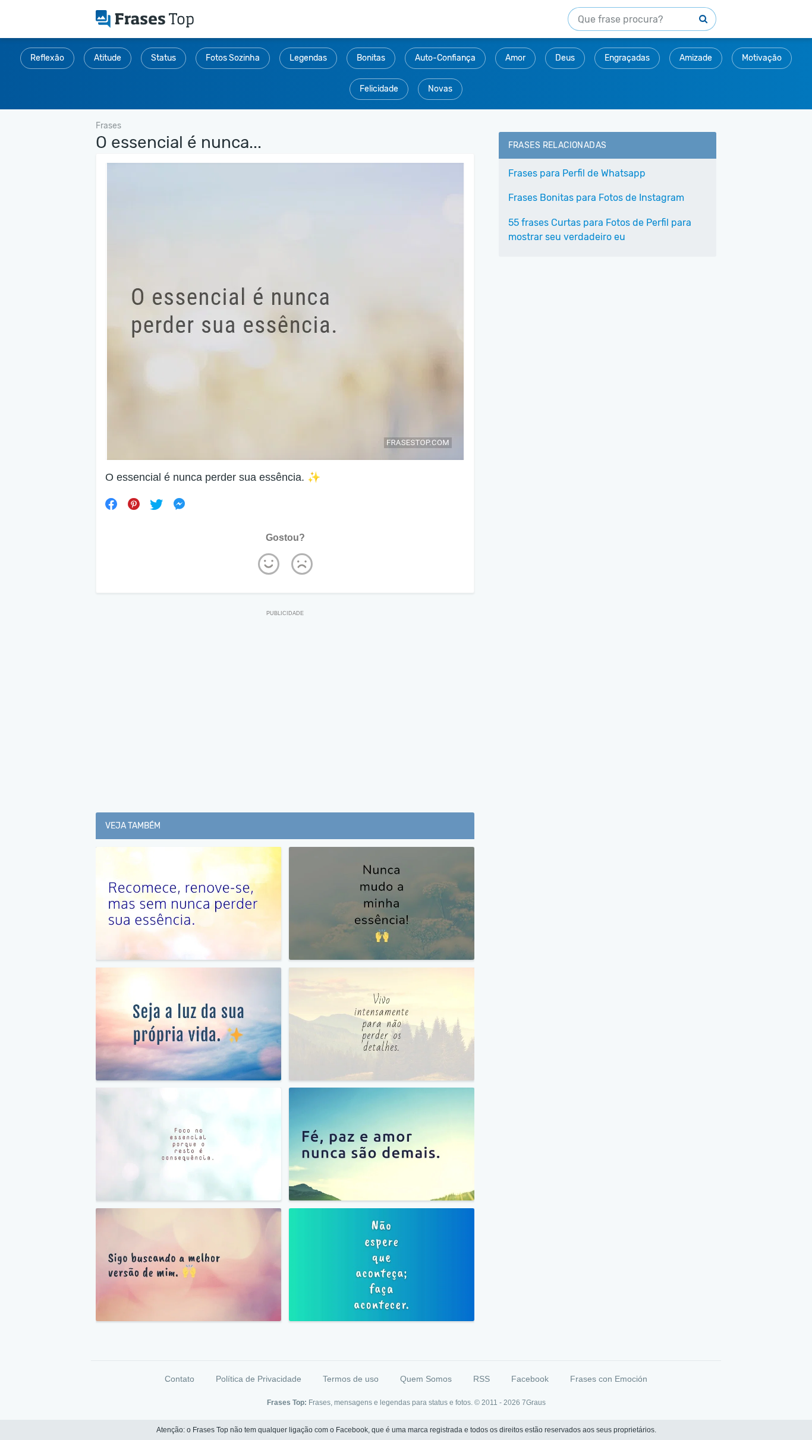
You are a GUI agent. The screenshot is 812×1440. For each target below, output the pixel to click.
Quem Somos (426, 1379)
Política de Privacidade (258, 1379)
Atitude (107, 58)
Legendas (308, 58)
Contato (179, 1379)
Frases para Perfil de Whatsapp (577, 173)
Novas (440, 89)
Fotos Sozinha (233, 58)
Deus (565, 58)
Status (163, 58)
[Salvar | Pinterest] (134, 504)
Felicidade (379, 89)
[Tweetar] (156, 504)
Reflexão (47, 58)
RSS (481, 1379)
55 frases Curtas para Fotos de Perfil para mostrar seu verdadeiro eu (599, 229)
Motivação (762, 58)
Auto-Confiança (445, 58)
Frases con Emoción (608, 1379)
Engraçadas (627, 58)
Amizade (695, 58)
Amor (515, 58)
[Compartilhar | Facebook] (111, 504)
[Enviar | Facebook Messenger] (179, 504)
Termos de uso (351, 1379)
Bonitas (371, 58)
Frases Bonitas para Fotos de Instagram (596, 197)
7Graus (534, 1402)
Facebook (530, 1379)
